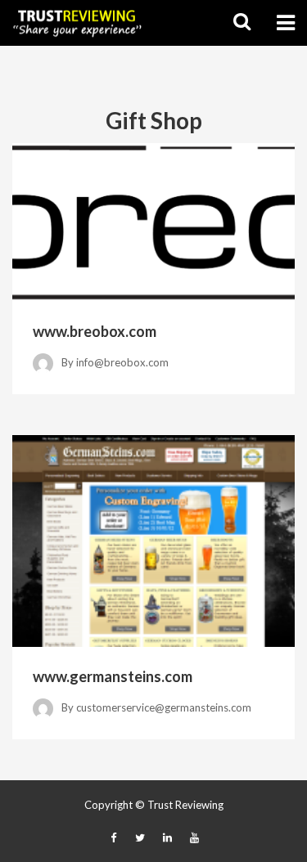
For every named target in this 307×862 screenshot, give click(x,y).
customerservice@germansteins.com (163, 707)
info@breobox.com (122, 362)
